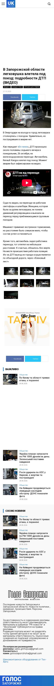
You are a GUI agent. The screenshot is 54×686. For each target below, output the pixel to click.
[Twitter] (38, 4)
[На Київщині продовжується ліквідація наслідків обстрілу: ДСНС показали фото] (10, 489)
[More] (42, 97)
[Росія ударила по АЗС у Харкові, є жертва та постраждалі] (10, 473)
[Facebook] (29, 4)
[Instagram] (33, 4)
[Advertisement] (27, 36)
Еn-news (23, 146)
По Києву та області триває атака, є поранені (34, 379)
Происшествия (31, 87)
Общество (17, 87)
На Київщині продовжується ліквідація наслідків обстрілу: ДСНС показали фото (34, 492)
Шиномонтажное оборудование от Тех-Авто (24, 660)
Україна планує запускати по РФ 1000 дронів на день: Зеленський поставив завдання (34, 457)
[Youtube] (42, 4)
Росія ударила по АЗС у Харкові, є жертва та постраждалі (32, 475)
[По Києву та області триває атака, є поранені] (10, 379)
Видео (7, 87)
